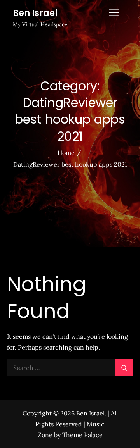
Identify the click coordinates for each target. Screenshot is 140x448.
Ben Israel (35, 13)
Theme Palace (82, 435)
